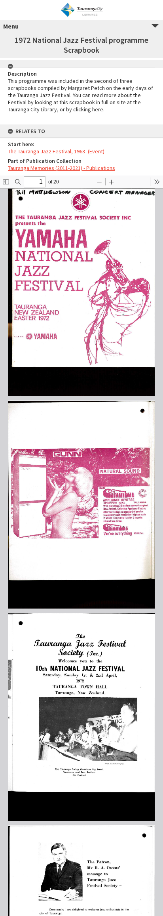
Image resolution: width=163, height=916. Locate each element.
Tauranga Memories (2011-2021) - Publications (61, 168)
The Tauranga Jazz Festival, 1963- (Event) (56, 151)
